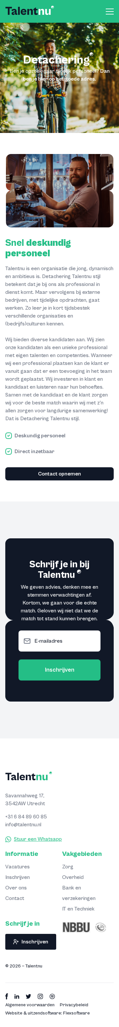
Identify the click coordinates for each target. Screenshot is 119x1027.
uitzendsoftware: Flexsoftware (59, 1013)
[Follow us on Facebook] (6, 996)
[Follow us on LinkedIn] (17, 996)
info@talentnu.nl (23, 825)
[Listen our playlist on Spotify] (52, 996)
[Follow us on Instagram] (40, 996)
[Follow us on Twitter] (28, 996)
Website (13, 1013)
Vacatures (17, 867)
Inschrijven (59, 669)
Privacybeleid (74, 1005)
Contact (14, 898)
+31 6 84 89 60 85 (26, 817)
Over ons (16, 888)
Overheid (73, 877)
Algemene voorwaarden (30, 1005)
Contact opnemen (59, 474)
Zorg (67, 867)
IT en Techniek (78, 909)
